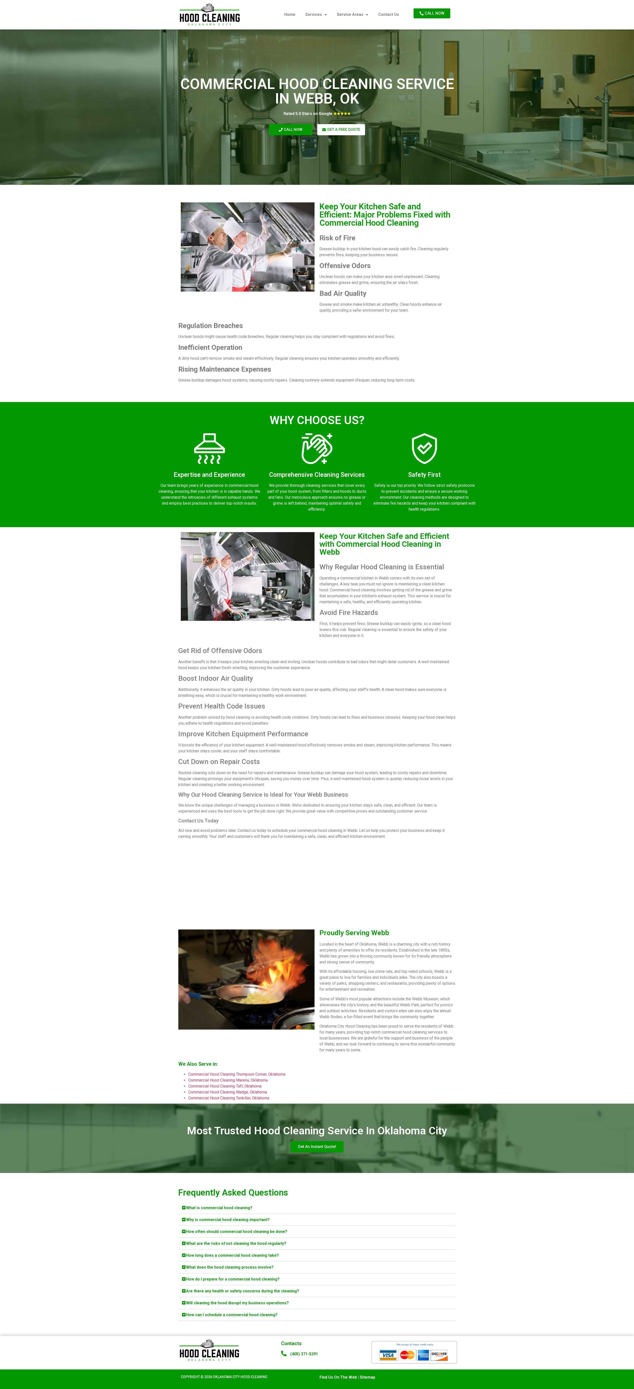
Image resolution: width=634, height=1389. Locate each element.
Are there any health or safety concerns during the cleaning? (242, 1291)
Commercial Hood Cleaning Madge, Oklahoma (227, 1092)
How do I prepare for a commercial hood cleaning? (233, 1279)
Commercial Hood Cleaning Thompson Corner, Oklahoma (236, 1074)
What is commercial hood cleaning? (219, 1207)
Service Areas (350, 14)
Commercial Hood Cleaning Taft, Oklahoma (225, 1086)
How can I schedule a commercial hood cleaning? (232, 1314)
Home (289, 14)
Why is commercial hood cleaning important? (228, 1219)
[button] (317, 1208)
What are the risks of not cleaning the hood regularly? (236, 1243)
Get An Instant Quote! (317, 1146)
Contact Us (388, 14)
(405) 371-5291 (304, 1354)
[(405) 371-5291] (284, 1353)
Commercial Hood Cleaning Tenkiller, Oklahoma (228, 1098)
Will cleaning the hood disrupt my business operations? (237, 1303)
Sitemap (367, 1377)
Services (313, 14)
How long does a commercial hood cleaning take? (232, 1255)
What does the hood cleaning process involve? (230, 1267)
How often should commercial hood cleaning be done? (236, 1231)
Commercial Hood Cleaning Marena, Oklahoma (228, 1080)
